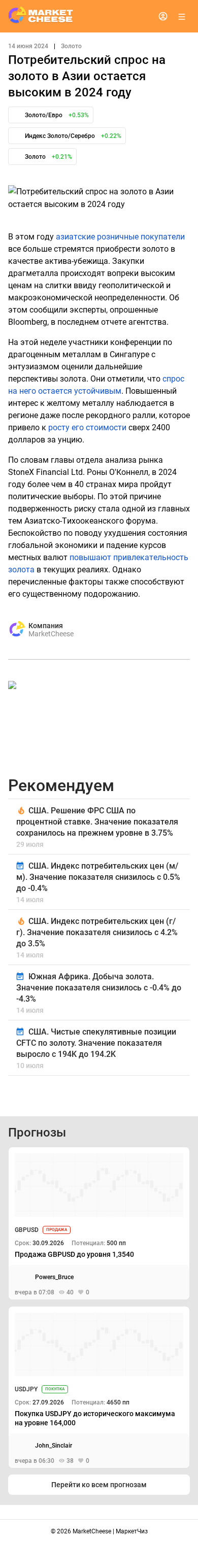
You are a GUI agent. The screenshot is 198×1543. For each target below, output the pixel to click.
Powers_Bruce (54, 1277)
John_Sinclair (53, 1445)
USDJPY (26, 1389)
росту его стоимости (87, 427)
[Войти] (163, 16)
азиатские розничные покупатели (120, 237)
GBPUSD (27, 1229)
